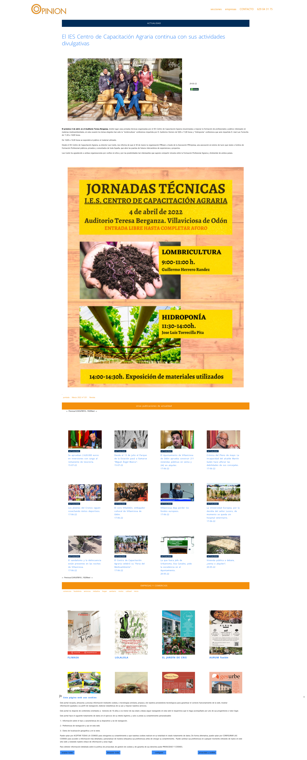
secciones (216, 9)
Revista (92, 397)
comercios (67, 591)
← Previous (70, 411)
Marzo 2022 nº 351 (79, 397)
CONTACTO (247, 9)
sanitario (112, 591)
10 (85, 411)
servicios (87, 591)
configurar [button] (159, 752)
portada (66, 397)
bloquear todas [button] (113, 752)
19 (88, 411)
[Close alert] (304, 696)
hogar (104, 591)
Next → (94, 411)
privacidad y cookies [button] (207, 752)
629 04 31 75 (265, 9)
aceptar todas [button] (67, 752)
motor (120, 591)
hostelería (77, 591)
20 (90, 411)
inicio (136, 591)
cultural (129, 591)
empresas (230, 9)
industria (96, 591)
